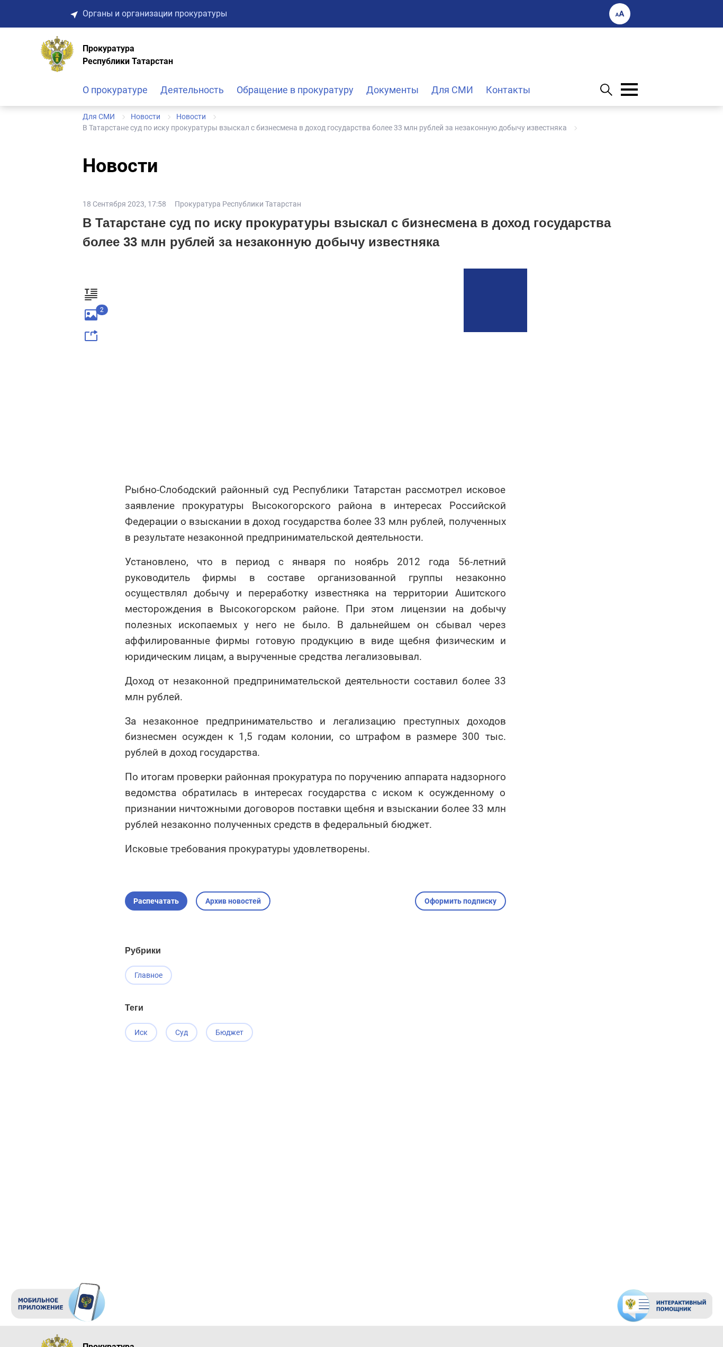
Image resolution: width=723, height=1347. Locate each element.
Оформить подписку (460, 901)
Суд (181, 1032)
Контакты (508, 89)
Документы (392, 89)
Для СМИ (452, 89)
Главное (148, 975)
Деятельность (192, 89)
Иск (141, 1032)
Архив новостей (233, 901)
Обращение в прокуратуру (295, 89)
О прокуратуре (115, 89)
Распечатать (156, 901)
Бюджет (229, 1032)
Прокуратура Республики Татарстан (238, 204)
